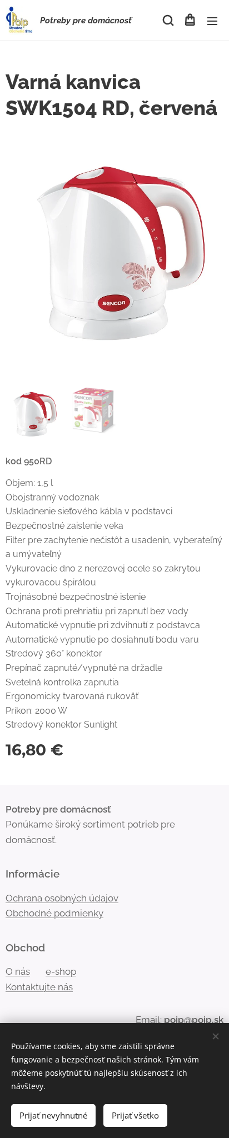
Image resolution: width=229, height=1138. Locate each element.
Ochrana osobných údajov (62, 898)
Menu (212, 20)
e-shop (61, 971)
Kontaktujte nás (39, 986)
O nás (18, 971)
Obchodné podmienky (54, 913)
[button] (167, 20)
